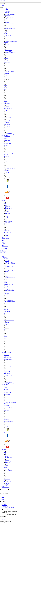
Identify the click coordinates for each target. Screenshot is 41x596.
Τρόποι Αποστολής (4, 248)
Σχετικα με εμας (4, 244)
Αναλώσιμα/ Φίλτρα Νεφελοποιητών (10, 28)
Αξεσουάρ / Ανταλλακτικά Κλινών (9, 134)
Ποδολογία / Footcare (6, 223)
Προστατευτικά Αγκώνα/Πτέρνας (8, 396)
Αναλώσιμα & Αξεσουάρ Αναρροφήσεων (10, 52)
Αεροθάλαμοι (7, 27)
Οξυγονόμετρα (7, 22)
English (3, 5)
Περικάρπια (6, 207)
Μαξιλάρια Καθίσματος (7, 145)
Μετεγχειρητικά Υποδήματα (8, 221)
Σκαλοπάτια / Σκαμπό (6, 170)
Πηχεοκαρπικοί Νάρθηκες (8, 208)
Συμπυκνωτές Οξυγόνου (7, 15)
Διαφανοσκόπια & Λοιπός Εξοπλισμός (8, 172)
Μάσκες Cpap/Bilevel (6, 37)
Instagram (3, 499)
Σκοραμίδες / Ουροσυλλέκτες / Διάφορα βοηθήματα (10, 158)
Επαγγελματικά (7, 234)
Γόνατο (4, 214)
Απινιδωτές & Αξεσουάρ (7, 177)
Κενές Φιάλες (7, 12)
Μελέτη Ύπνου (5, 138)
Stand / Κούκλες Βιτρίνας (7, 230)
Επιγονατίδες (6, 216)
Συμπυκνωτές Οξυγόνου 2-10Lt (9, 17)
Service (3, 242)
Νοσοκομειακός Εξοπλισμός (5, 238)
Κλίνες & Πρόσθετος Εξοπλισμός (6, 117)
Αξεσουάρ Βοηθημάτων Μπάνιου (8, 110)
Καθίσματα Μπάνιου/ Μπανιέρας (8, 108)
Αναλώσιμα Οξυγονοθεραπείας (9, 21)
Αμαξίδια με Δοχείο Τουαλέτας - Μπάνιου (9, 302)
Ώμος (6, 205)
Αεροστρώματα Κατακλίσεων (7, 143)
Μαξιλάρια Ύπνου (6, 154)
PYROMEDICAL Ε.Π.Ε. (5, 506)
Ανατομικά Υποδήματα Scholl (7, 232)
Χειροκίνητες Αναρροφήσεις (8, 50)
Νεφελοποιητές (7, 26)
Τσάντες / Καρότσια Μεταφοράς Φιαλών (10, 14)
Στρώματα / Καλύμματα (7, 124)
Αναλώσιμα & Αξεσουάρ (7, 140)
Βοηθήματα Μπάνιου (6, 361)
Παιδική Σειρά (5, 69)
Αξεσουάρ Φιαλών (7, 11)
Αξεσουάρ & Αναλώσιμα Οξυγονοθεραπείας (9, 267)
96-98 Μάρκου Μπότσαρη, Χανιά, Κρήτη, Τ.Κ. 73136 (10, 507)
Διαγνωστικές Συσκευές (5, 135)
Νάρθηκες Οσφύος (7, 213)
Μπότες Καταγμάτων (7, 222)
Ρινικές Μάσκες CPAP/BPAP (9, 40)
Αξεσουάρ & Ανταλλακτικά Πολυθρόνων (10, 153)
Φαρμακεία (5, 194)
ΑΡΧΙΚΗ (3, 240)
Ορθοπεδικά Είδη (4, 200)
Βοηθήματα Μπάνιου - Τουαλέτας (6, 103)
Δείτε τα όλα (3, 519)
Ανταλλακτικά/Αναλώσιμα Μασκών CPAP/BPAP (11, 41)
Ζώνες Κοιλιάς (7, 211)
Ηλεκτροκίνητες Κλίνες (7, 120)
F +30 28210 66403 (4, 505)
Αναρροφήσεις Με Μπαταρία (9, 51)
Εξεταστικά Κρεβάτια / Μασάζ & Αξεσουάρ (9, 168)
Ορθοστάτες (5, 64)
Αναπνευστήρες (6, 42)
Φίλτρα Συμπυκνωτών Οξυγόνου (9, 23)
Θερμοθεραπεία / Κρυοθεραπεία (8, 412)
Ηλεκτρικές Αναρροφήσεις (8, 299)
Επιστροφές (3, 247)
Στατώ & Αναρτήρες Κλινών (8, 133)
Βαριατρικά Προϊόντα (4, 485)
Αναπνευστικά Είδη (4, 8)
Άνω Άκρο (5, 203)
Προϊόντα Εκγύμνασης (6, 161)
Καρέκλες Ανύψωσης (6, 345)
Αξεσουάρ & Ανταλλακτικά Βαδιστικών (9, 342)
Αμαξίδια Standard (6, 58)
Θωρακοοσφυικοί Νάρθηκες (8, 212)
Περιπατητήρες (5, 85)
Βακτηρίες (5, 89)
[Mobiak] (2, 494)
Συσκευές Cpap (6, 31)
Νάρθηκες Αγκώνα (7, 206)
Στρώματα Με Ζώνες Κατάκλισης (8, 126)
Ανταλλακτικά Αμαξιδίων (7, 326)
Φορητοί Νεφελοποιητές (8, 275)
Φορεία (4, 183)
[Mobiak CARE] (2, 0)
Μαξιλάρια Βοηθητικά (6, 156)
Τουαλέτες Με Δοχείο (6, 106)
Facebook (3, 497)
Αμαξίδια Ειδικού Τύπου (7, 62)
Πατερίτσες (5, 91)
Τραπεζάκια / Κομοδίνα (7, 377)
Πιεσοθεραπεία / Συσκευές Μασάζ (8, 174)
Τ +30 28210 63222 (4, 504)
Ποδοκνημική (5, 218)
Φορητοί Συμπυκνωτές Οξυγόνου (9, 18)
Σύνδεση (3, 256)
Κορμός (5, 209)
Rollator (5, 80)
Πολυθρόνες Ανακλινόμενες (7, 150)
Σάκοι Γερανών (5, 101)
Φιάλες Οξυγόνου (6, 9)
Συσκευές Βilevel (6, 33)
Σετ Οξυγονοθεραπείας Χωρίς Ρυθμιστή (10, 13)
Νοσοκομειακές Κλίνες (7, 122)
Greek (2, 254)
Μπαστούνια (5, 87)
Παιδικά (3, 237)
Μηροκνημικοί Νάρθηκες (8, 217)
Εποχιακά (6, 235)
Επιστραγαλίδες (7, 220)
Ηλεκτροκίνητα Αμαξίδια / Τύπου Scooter (9, 71)
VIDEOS (3, 245)
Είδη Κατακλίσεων (4, 142)
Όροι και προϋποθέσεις (5, 246)
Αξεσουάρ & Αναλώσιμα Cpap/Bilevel (8, 35)
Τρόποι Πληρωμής (4, 249)
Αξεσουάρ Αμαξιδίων (6, 75)
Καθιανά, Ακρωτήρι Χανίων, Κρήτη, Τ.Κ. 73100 (10, 503)
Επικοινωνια (3, 243)
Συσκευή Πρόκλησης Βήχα (7, 294)
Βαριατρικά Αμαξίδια (6, 60)
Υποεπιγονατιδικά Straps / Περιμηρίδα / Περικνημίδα (12, 466)
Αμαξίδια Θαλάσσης (6, 73)
